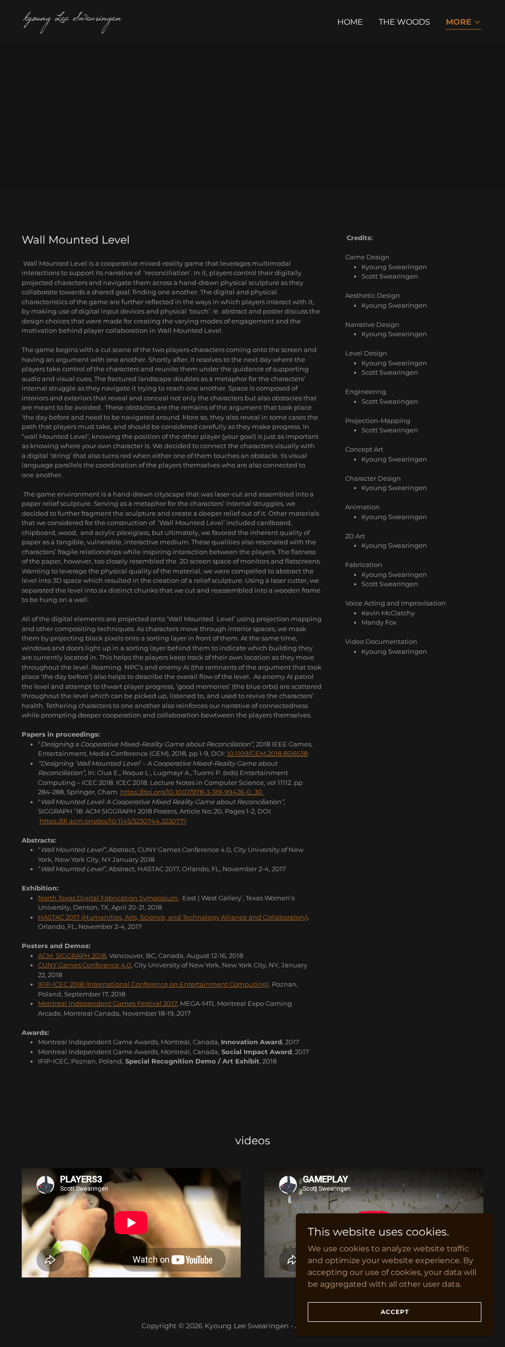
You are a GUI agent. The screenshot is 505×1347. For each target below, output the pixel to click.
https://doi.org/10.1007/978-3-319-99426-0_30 (192, 792)
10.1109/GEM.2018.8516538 (267, 753)
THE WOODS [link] (404, 22)
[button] (463, 23)
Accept (395, 1311)
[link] (134, 17)
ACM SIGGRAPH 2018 (72, 955)
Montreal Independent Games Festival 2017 (107, 1003)
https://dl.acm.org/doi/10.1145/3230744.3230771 (112, 821)
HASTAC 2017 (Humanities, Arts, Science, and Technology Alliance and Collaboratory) (173, 917)
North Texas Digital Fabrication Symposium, (109, 898)
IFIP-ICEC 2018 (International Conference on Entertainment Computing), (154, 984)
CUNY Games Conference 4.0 (84, 965)
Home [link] (350, 22)
